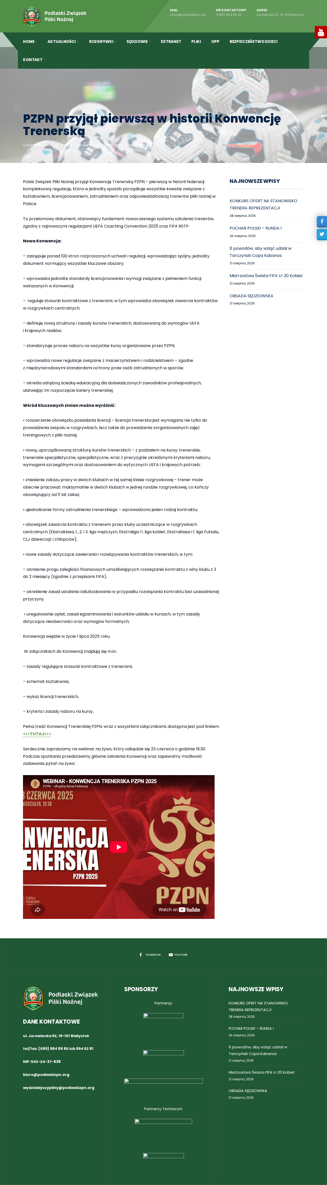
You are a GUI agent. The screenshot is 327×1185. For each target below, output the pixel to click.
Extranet (171, 41)
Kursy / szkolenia (129, 145)
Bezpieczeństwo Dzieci (254, 41)
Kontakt (32, 59)
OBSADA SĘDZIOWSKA (251, 296)
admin (66, 145)
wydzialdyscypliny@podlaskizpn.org (58, 1087)
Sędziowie (137, 41)
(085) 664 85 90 (53, 1048)
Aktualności (62, 41)
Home (28, 41)
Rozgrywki (101, 41)
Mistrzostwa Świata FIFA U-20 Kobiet (266, 276)
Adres (280, 12)
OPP (215, 41)
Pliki (196, 41)
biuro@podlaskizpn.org (46, 1074)
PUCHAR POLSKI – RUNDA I (256, 228)
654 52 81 (85, 1048)
